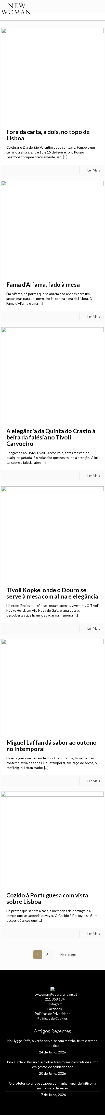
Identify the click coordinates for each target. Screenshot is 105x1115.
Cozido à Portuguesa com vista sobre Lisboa (47, 898)
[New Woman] (16, 9)
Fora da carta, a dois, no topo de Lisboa (48, 135)
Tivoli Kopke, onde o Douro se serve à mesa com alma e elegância (52, 593)
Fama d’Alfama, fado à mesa (43, 284)
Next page (68, 955)
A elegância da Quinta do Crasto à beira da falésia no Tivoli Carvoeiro (50, 437)
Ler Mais (93, 170)
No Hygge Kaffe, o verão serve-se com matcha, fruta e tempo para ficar (52, 1043)
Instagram (54, 1004)
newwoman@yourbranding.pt (55, 994)
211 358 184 (55, 999)
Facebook (54, 1009)
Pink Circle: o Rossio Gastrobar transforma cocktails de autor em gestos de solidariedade (52, 1064)
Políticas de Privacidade (52, 1014)
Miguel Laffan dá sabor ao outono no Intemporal (51, 745)
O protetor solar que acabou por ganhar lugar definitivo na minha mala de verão (52, 1085)
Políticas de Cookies (52, 1018)
